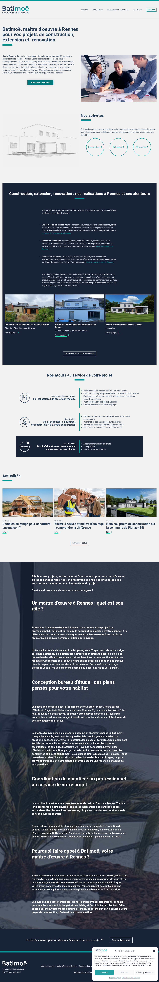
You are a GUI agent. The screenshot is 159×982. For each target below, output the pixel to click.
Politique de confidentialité (131, 978)
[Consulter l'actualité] (27, 502)
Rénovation (9, 328)
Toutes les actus (79, 543)
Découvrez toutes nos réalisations (80, 353)
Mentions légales (115, 978)
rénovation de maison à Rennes (99, 262)
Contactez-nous (121, 940)
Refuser (124, 972)
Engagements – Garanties (117, 10)
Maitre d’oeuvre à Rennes (67, 966)
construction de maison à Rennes (56, 233)
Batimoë (84, 10)
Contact (151, 10)
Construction (59, 330)
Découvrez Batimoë (40, 82)
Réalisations (98, 10)
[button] (154, 951)
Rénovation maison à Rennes (24, 328)
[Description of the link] (29, 308)
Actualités (137, 10)
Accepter (104, 972)
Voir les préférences (145, 972)
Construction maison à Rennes (76, 330)
